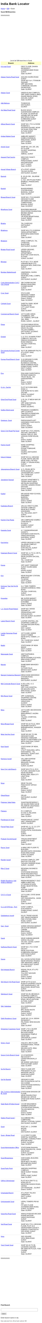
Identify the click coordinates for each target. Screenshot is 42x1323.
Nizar (2, 783)
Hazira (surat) (5, 445)
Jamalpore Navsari (7, 480)
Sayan (3, 959)
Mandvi (3, 664)
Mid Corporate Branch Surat (10, 684)
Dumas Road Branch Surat (10, 359)
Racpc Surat (5, 847)
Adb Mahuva (5, 103)
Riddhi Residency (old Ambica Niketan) (8, 881)
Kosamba (4, 598)
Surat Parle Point (7, 1168)
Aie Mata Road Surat (8, 110)
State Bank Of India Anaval (10, 1104)
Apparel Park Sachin (8, 157)
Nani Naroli (5, 746)
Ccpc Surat (4, 293)
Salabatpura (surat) (7, 915)
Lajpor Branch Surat (8, 621)
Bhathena (4, 230)
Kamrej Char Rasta (7, 520)
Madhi (3, 645)
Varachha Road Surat (8, 1214)
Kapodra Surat (6, 530)
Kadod (3, 494)
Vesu (2, 1236)
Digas (3, 324)
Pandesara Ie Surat (7, 820)
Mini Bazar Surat (6, 696)
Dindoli (3, 337)
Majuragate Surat (7, 654)
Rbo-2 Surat (5, 868)
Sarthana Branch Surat (9, 947)
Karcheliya (4, 542)
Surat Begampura (7, 1158)
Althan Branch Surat (8, 124)
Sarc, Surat (4, 926)
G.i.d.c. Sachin (6, 387)
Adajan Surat (5, 93)
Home (3, 8)
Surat (2, 1126)
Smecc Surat (5, 1043)
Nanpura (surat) (6, 759)
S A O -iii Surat (6, 895)
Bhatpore (4, 241)
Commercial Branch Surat (10, 314)
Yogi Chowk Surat (7, 1245)
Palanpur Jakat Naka (8, 802)
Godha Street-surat (7, 410)
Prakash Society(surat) (9, 839)
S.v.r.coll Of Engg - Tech (9, 907)
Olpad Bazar (5, 795)
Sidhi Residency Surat (8, 1018)
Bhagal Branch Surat (8, 197)
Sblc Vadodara (6, 1006)
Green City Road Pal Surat (10, 431)
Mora (2, 710)
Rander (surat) (6, 860)
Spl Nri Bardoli (6, 1079)
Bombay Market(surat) (8, 272)
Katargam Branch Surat (9, 553)
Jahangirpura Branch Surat (10, 469)
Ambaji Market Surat (8, 136)
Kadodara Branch (7, 506)
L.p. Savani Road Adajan (9, 609)
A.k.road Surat (6, 66)
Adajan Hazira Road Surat (10, 77)
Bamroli (3, 176)
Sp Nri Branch (6, 1069)
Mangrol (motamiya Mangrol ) (11, 675)
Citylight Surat (6, 303)
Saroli (3, 938)
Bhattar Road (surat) (8, 249)
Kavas (3, 565)
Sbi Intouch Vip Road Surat (10, 982)
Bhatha (3, 223)
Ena (2, 373)
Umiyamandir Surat (7, 1201)
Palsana (4, 811)
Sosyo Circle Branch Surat (10, 1055)
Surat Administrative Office (10, 1147)
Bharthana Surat (6, 209)
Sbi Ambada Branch (8, 969)
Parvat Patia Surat (7, 827)
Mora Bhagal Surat (7, 724)
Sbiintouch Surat (6, 994)
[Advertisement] (21, 39)
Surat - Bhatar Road (8, 1135)
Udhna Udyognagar (7, 1181)
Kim (2, 576)
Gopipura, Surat (6, 420)
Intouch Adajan (6, 457)
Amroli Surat (5, 147)
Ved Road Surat (6, 1224)
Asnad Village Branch (8, 169)
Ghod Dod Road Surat (8, 399)
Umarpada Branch (7, 1193)
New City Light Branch (8, 769)
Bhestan (4, 262)
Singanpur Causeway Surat (10, 1029)
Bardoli (3, 188)
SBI (8, 8)
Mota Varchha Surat (7, 734)
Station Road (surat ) (8, 1118)
